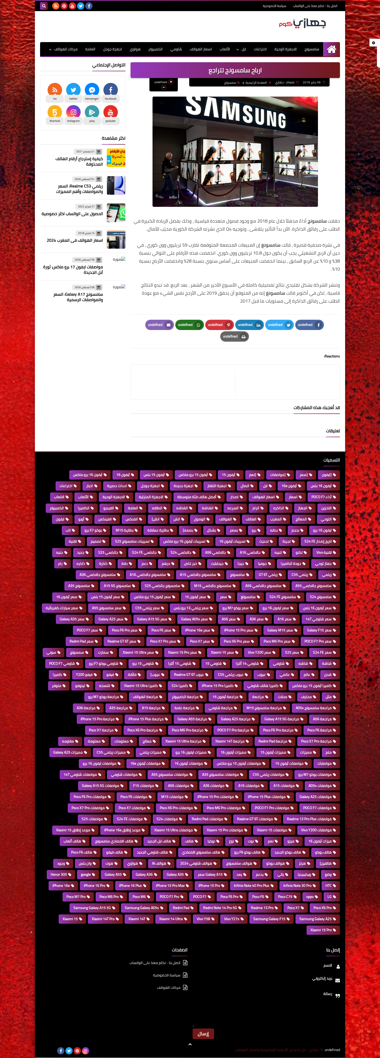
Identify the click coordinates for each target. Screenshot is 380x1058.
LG (330, 896)
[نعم (252, 474)
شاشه (303, 663)
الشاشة (208, 508)
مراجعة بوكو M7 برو (103, 696)
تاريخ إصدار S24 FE (318, 541)
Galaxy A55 (113, 874)
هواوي (135, 49)
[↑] (190, 1044)
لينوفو (80, 685)
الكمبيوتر (155, 49)
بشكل (211, 530)
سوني (51, 652)
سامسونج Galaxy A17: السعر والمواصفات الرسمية (78, 296)
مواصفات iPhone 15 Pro (215, 796)
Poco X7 (293, 907)
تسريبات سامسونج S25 (132, 541)
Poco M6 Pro (109, 896)
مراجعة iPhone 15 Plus (146, 719)
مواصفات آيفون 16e (145, 763)
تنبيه (278, 552)
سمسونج (230, 82)
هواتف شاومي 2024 (196, 863)
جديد (80, 552)
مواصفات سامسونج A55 (169, 774)
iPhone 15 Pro (209, 885)
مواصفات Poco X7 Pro (88, 807)
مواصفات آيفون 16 (188, 763)
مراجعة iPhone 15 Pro (98, 719)
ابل (244, 49)
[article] (185, 382)
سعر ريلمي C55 (147, 608)
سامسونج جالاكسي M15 (212, 585)
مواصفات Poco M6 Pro (224, 807)
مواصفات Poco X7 (132, 807)
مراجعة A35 (118, 707)
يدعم (259, 874)
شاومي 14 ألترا (247, 663)
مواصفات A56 (178, 785)
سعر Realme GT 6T (122, 641)
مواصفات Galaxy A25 (316, 796)
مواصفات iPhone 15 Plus (267, 796)
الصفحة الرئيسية (256, 82)
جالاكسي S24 (181, 552)
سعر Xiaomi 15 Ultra (138, 652)
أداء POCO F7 (321, 496)
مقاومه (68, 741)
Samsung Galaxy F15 (269, 918)
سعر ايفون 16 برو (276, 608)
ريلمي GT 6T (268, 574)
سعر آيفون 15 (195, 596)
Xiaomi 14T (136, 918)
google (86, 874)
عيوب (261, 674)
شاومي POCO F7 (62, 663)
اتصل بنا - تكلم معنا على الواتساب (315, 6)
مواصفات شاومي (124, 774)
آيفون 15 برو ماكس (193, 474)
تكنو (299, 552)
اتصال (245, 485)
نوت (251, 841)
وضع (328, 874)
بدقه (274, 530)
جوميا (262, 563)
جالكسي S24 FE (144, 552)
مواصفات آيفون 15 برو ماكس (239, 763)
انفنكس (132, 519)
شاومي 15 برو (143, 663)
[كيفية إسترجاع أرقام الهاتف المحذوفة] (116, 157)
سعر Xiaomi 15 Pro (182, 652)
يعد (239, 874)
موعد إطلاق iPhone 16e (122, 830)
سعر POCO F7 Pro (318, 641)
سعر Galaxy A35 (72, 619)
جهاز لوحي (323, 563)
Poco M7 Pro (76, 896)
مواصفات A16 (249, 785)
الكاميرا (83, 508)
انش (176, 519)
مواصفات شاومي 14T (80, 774)
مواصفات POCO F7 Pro (272, 807)
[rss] (55, 6)
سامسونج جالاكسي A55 (313, 585)
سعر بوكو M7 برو (236, 608)
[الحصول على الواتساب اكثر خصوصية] (116, 212)
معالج (147, 741)
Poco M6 (139, 896)
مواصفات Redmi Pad (207, 819)
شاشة (327, 663)
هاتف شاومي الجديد (152, 852)
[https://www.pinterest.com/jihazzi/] (52, 1050)
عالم (307, 674)
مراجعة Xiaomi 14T (230, 741)
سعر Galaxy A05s (194, 619)
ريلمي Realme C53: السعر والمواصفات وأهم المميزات (79, 188)
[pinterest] (64, 6)
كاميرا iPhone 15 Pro (217, 685)
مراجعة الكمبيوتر (185, 696)
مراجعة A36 (86, 707)
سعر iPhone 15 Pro (238, 630)
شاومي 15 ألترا (179, 663)
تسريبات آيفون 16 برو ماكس (184, 541)
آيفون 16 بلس (321, 485)
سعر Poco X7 (200, 641)
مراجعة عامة (184, 707)
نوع (231, 841)
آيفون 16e (289, 485)
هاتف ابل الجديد (159, 841)
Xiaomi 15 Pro (321, 930)
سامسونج (312, 49)
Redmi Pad (181, 907)
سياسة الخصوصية (274, 6)
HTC (328, 885)
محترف (306, 696)
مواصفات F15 (143, 785)
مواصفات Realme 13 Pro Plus (309, 819)
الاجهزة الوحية (286, 49)
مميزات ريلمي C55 (111, 752)
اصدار (234, 496)
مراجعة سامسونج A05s (314, 707)
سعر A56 (229, 619)
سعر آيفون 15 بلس (105, 596)
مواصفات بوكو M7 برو (315, 774)
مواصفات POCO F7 (317, 807)
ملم (329, 752)
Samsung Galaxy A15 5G (92, 907)
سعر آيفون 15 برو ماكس (152, 596)
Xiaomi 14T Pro (103, 918)
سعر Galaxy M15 (280, 630)
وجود (61, 863)
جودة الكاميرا (291, 563)
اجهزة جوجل (112, 49)
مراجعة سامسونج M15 (264, 707)
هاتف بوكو (323, 852)
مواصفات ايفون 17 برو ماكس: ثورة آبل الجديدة (73, 269)
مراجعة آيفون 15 (225, 696)
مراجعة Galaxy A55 (192, 719)
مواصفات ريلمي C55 (268, 774)
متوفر (56, 685)
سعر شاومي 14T (319, 619)
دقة (124, 563)
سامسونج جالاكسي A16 (148, 574)
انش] (155, 519)
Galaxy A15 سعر (210, 874)
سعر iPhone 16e (197, 630)
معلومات (122, 741)
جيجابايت (217, 563)
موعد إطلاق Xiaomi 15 (73, 830)
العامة (90, 49)
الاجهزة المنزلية (151, 496)
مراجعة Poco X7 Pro (316, 741)
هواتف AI (159, 863)
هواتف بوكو (275, 863)
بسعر (234, 530)
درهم (166, 563)
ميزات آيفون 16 (320, 841)
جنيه (59, 552)
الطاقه (157, 508)
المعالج (301, 519)
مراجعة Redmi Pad (273, 741)
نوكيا (211, 841)
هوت (109, 863)
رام (60, 563)
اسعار (293, 496)
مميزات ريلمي (151, 752)
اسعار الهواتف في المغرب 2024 (75, 240)
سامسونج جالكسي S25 (162, 585)
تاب (68, 530)
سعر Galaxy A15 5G (152, 619)
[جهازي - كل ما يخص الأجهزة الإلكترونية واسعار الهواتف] (302, 23)
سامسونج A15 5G (117, 585)
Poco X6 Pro (323, 907)
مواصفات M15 (172, 796)
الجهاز (302, 508)
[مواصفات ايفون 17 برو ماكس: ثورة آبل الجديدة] (116, 266)
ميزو (290, 841)
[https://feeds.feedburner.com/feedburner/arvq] (44, 1050)
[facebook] (89, 6)
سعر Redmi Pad (82, 641)
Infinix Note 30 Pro (297, 885)
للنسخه (104, 685)
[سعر (304, 474)
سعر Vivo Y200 (259, 652)
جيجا (241, 563)
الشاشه (182, 508)
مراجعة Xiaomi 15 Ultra (183, 741)
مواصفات (324, 763)
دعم (145, 563)
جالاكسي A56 (215, 552)
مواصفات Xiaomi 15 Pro (225, 830)
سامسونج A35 (79, 585)
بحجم (295, 530)
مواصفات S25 (92, 819)
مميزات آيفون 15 (273, 752)
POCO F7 (200, 896)
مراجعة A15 (151, 707)
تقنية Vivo (324, 552)
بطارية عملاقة (158, 530)
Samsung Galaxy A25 (315, 918)
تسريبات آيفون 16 (232, 541)
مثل (329, 696)
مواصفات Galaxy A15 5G (100, 785)
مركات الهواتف (66, 49)
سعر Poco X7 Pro (163, 641)
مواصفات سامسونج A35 (220, 774)
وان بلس (85, 863)
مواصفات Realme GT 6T (255, 819)
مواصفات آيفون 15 (289, 763)
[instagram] (85, 1050)
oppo (310, 896)
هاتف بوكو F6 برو (247, 852)
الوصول (199, 519)
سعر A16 (285, 619)
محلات (282, 696)
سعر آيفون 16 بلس (317, 608)
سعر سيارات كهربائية (62, 608)
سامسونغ (248, 596)
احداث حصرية (117, 485)
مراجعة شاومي (221, 707)
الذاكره (278, 508)
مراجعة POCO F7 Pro (233, 730)
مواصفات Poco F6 (133, 796)
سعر (223, 596)
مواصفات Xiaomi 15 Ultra (173, 830)
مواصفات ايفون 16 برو (99, 763)
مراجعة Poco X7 (101, 730)
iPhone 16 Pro (94, 885)
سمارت (103, 652)
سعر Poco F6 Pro (125, 630)
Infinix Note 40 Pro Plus (251, 885)
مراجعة (258, 696)
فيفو (110, 674)
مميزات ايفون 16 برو (191, 752)
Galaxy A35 (175, 874)
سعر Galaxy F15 (319, 630)
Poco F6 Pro (229, 896)
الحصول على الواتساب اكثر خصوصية (72, 213)
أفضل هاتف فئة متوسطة (196, 496)
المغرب (276, 519)
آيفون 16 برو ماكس (87, 474)
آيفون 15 (228, 474)
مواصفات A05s (320, 785)
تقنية (73, 541)
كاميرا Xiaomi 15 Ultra (141, 685)
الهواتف (225, 519)
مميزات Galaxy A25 (68, 752)
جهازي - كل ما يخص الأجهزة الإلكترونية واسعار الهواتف (277, 1050)
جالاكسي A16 (250, 552)
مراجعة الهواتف (145, 696)
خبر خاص (190, 563)
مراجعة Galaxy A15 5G (281, 719)
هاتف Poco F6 (81, 852)
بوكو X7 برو (93, 530)
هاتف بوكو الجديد (288, 852)
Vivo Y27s (231, 918)
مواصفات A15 (284, 785)
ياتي (280, 874)
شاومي (176, 49)
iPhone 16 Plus (130, 885)
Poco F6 (258, 896)
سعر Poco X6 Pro (237, 641)
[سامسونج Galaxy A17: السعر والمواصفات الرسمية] (116, 293)
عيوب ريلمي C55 (231, 674)
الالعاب (59, 496)
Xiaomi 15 (70, 918)
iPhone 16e (61, 885)
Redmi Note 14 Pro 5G (220, 907)
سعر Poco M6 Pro (277, 641)
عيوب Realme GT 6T (189, 674)
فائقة (132, 674)
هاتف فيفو (114, 852)
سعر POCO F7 (87, 630)
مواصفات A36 (213, 785)
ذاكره (81, 563)
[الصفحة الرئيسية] (331, 49)
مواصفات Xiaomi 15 (272, 830)
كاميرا (57, 674)
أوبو (81, 519)
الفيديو (108, 508)
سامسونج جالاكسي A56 (263, 585)
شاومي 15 (213, 663)
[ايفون (327, 474)
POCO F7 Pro (169, 896)
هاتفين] (326, 863)
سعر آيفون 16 (66, 596)
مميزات (306, 752)
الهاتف (251, 519)
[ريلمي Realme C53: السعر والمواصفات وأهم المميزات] (116, 185)
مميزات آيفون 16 (233, 752)
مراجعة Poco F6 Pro (278, 730)
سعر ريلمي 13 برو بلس (191, 608)
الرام (256, 508)
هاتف (189, 841)
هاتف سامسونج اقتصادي (201, 852)
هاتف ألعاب (72, 841)
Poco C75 (285, 896)
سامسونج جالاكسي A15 (198, 574)
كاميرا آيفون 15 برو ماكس (312, 685)
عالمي (285, 674)
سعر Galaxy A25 (110, 619)
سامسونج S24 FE (283, 596)
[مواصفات (278, 474)
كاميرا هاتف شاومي (262, 685)
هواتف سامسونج (239, 863)
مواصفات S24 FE (130, 819)
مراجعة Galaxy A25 (235, 719)
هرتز (302, 863)
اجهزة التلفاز (217, 485)
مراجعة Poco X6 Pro (142, 730)
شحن (328, 674)
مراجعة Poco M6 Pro (187, 730)
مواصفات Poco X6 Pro (176, 807)
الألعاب (225, 49)
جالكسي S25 (108, 552)
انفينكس (105, 519)
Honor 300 (59, 874)
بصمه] (188, 530)
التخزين (326, 508)
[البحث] (44, 6)
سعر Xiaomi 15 (222, 652)
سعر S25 (292, 652)
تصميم (96, 541)
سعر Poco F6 (161, 630)
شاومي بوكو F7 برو (103, 663)
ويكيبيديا (304, 874)
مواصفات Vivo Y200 (316, 830)
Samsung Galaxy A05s (142, 907)
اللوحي (326, 519)
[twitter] (80, 6)
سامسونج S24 (321, 596)
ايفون (60, 519)
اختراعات (260, 49)
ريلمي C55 (300, 574)
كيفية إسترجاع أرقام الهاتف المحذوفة (79, 161)
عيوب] (155, 674)
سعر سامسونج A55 (106, 608)
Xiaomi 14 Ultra (171, 918)
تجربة (287, 541)
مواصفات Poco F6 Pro (90, 796)
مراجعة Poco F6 (319, 730)
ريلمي (327, 574)
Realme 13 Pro (262, 907)
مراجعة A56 (322, 719)
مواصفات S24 (167, 819)
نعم (270, 841)
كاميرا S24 (180, 685)
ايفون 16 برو (322, 530)
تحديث (264, 541)
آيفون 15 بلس (154, 474)
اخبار (89, 485)
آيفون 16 (123, 474)
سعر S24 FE (322, 652)
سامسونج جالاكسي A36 (98, 574)
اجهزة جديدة (183, 485)
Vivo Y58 (203, 918)
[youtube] (72, 6)
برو (254, 530)
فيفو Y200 (84, 674)
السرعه (233, 508)
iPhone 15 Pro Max (170, 885)
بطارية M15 (124, 530)
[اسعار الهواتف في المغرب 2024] (116, 239)
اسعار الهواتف (201, 49)
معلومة (94, 741)
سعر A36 (257, 619)
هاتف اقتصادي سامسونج (114, 841)
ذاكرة (103, 563)
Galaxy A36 (144, 874)
